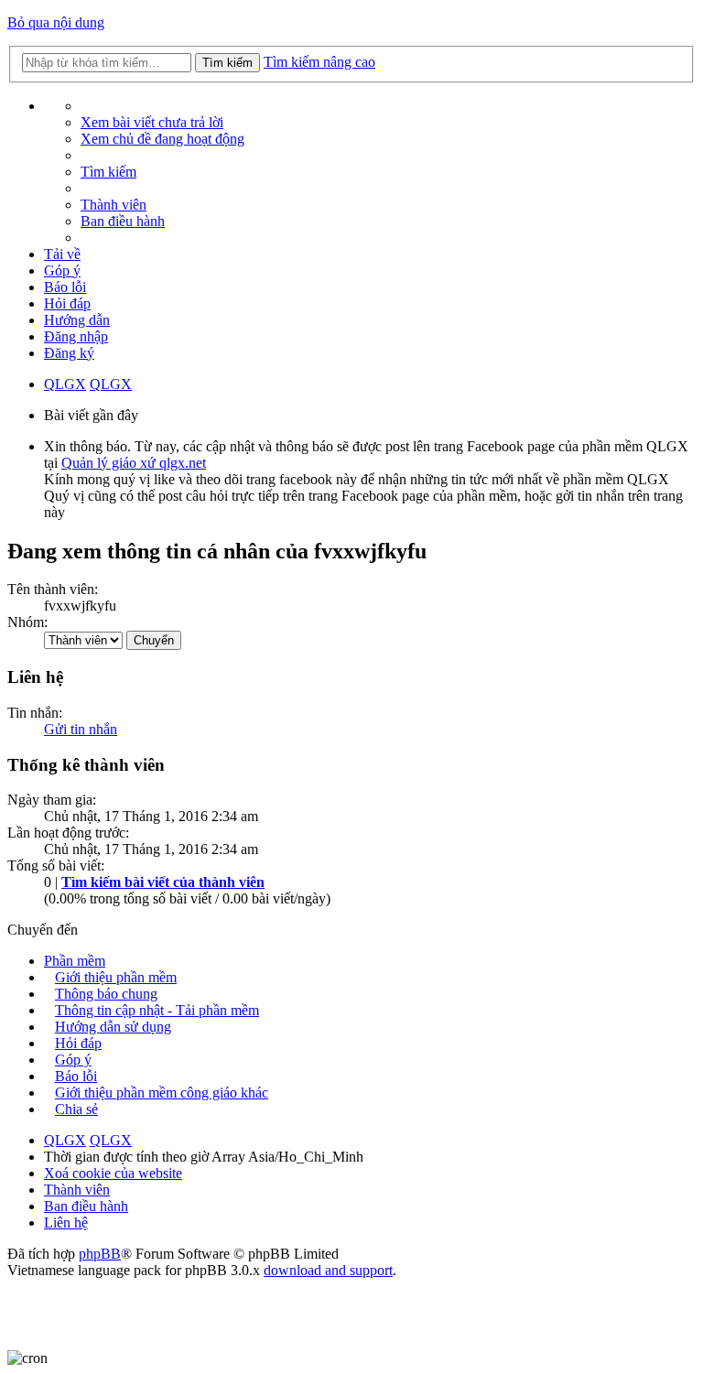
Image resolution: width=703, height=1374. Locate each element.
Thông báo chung (106, 993)
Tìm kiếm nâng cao (319, 62)
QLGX (65, 384)
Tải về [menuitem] (62, 254)
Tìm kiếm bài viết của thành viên (163, 882)
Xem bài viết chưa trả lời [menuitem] (152, 122)
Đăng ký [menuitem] (69, 353)
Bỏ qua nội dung (55, 22)
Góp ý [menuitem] (62, 270)
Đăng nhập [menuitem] (76, 336)
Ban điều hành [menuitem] (123, 221)
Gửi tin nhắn (80, 729)
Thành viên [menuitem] (113, 204)
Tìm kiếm (227, 63)
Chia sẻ (76, 1109)
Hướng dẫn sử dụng (113, 1026)
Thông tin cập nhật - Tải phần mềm (157, 1010)
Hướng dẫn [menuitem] (77, 320)
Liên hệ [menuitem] (66, 1222)
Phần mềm (74, 960)
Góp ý (73, 1059)
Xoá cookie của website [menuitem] (113, 1173)
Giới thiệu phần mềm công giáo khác (161, 1092)
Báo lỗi (76, 1076)
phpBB (100, 1253)
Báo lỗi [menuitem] (65, 287)
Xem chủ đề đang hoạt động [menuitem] (162, 138)
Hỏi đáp (78, 1043)
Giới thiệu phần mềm (116, 977)
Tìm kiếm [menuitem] (108, 171)
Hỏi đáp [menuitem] (67, 303)
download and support (328, 1270)
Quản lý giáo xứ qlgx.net (133, 463)
